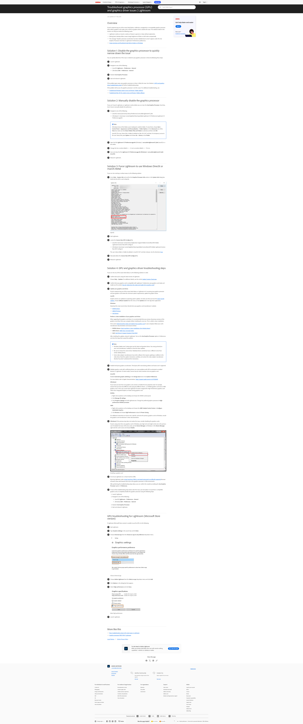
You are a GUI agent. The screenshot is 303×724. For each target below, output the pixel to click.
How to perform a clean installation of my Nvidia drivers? (135, 328)
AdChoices (206, 721)
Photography (97, 689)
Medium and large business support (170, 695)
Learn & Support (147, 2)
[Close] (174, 721)
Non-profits (143, 689)
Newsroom (188, 695)
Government (143, 691)
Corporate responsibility (191, 698)
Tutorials (113, 675)
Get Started (113, 673)
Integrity (188, 706)
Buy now (157, 2)
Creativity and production (122, 693)
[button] (200, 2)
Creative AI (97, 687)
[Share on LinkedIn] (153, 661)
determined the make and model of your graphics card (131, 324)
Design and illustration (99, 691)
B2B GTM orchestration (122, 695)
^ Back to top (193, 668)
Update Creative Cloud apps (149, 279)
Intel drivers (115, 313)
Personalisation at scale (122, 687)
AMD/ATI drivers (116, 311)
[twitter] (112, 721)
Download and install (167, 689)
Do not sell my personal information (195, 721)
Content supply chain (122, 689)
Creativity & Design (107, 2)
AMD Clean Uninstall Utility (127, 330)
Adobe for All (188, 708)
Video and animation (99, 693)
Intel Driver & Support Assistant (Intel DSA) (126, 333)
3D (95, 698)
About (187, 689)
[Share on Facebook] (146, 661)
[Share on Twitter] (150, 661)
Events (187, 693)
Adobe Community (167, 691)
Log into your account (190, 687)
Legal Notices (110, 639)
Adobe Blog (188, 710)
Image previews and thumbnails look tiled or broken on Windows (126, 43)
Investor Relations (189, 700)
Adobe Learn (165, 693)
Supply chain (188, 702)
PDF (95, 695)
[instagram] (110, 721)
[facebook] (107, 721)
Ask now (136, 679)
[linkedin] (115, 721)
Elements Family (98, 700)
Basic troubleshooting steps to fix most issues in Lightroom (124, 633)
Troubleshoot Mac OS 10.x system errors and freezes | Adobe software (127, 93)
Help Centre (165, 687)
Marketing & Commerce (133, 2)
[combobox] (177, 7)
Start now (159, 679)
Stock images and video (99, 702)
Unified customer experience (123, 691)
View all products (98, 704)
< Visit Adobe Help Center (116, 668)
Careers (187, 691)
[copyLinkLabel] (157, 661)
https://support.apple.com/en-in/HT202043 (147, 379)
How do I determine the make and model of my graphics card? (138, 285)
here (161, 252)
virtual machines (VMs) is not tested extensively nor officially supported (142, 479)
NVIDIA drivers (116, 308)
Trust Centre (188, 704)
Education (142, 687)
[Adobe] (98, 2)
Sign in (204, 2)
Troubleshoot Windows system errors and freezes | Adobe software (126, 90)
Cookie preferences (183, 721)
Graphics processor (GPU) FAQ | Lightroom (120, 635)
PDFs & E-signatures (119, 2)
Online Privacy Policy (122, 639)
